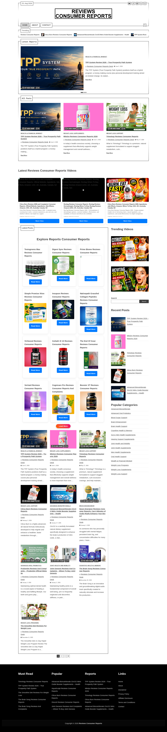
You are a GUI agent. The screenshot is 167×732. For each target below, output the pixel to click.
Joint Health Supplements (121, 448)
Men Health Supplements (121, 452)
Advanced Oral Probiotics (31, 565)
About (35, 25)
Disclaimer (122, 690)
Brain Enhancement (87, 506)
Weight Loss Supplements (73, 133)
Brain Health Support (119, 426)
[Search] (144, 25)
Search (114, 298)
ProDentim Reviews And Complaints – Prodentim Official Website (34, 571)
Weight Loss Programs (30, 623)
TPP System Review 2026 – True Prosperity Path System (100, 34)
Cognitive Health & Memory (90, 565)
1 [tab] (82, 92)
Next (68, 656)
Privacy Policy (123, 694)
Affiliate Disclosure (125, 698)
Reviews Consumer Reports (90, 723)
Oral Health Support (118, 457)
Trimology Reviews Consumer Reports (122, 136)
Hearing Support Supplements (122, 439)
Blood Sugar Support (119, 418)
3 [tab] (85, 92)
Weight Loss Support (114, 133)
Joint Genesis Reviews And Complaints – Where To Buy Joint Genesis (62, 571)
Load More (63, 426)
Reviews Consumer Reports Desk (100, 66)
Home (25, 25)
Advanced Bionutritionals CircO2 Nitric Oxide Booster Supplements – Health (50, 34)
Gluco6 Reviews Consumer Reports (65, 702)
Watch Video (39, 221)
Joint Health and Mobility (60, 565)
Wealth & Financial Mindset (96, 56)
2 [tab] (84, 92)
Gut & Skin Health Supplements (123, 435)
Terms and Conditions (126, 702)
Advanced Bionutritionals (60, 506)
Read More (88, 79)
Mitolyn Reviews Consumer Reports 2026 (138, 34)
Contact (46, 25)
